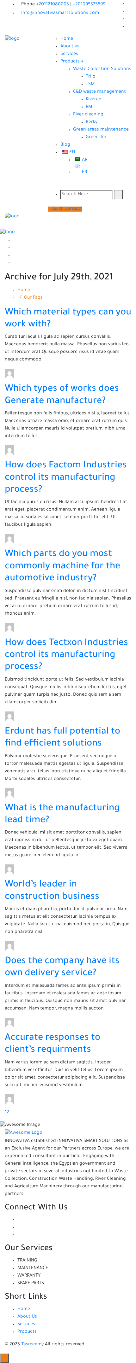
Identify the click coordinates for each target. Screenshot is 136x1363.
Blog (65, 145)
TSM (90, 84)
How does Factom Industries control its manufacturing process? (66, 478)
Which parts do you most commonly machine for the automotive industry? (62, 566)
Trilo (91, 76)
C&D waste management (99, 92)
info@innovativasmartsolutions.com (60, 13)
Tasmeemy (32, 1344)
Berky (91, 122)
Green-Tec (96, 137)
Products (27, 1332)
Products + (71, 61)
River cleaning (88, 114)
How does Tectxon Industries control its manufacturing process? (66, 655)
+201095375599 (89, 4)
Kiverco (94, 99)
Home (66, 39)
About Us (27, 1316)
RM (89, 107)
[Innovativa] (12, 39)
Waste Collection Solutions (102, 69)
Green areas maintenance (101, 129)
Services (69, 54)
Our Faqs (33, 298)
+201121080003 (53, 4)
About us (69, 46)
